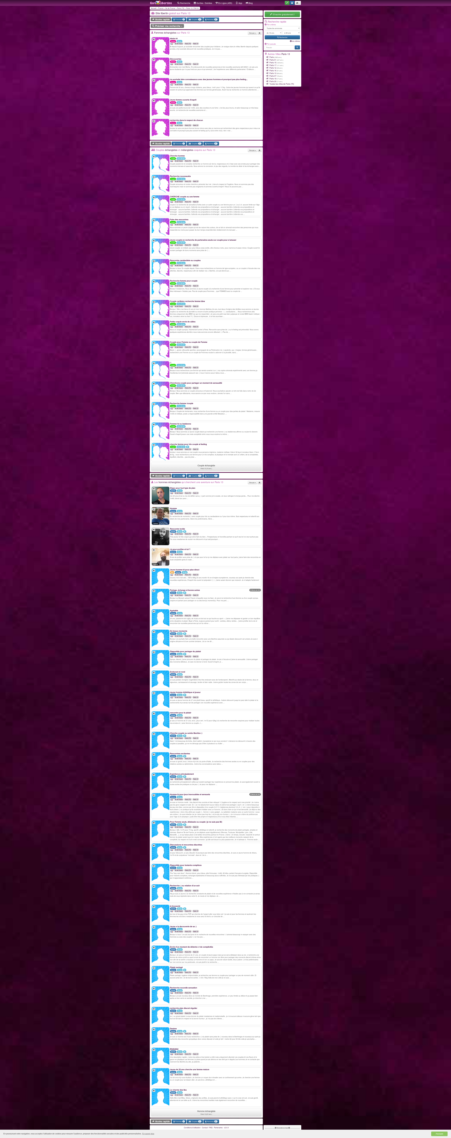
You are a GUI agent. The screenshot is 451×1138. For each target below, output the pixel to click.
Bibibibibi (174, 1049)
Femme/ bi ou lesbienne (180, 423)
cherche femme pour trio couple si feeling (188, 444)
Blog (250, 2)
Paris (271, 57)
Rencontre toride (177, 528)
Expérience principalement (182, 774)
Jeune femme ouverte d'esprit (183, 99)
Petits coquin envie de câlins (182, 321)
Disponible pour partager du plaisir (185, 651)
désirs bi (174, 38)
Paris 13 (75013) (192, 8)
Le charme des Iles (178, 1089)
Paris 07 (272, 76)
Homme (173, 508)
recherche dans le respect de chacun (186, 120)
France (160, 8)
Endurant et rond (177, 671)
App (240, 2)
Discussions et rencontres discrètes (186, 844)
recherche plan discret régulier (183, 1008)
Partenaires (218, 1127)
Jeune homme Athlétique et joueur (185, 692)
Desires (173, 1028)
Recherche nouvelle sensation (183, 987)
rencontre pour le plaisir (180, 712)
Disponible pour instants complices (186, 865)
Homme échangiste (206, 1112)
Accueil (153, 8)
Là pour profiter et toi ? (180, 549)
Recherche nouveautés (180, 176)
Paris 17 (272, 65)
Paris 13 (195, 43)
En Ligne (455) (225, 2)
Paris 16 (272, 70)
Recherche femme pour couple (183, 280)
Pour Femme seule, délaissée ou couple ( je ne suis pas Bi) (196, 821)
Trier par (252, 33)
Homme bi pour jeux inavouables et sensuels (190, 794)
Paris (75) (180, 8)
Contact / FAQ (207, 1127)
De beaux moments (178, 631)
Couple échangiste (206, 466)
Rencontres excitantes (180, 753)
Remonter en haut (282, 1128)
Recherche (184, 2)
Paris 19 (272, 78)
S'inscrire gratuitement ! (283, 14)
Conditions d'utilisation (192, 1127)
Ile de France (170, 8)
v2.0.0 (226, 1127)
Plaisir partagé (176, 967)
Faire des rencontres (179, 219)
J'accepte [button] (439, 1134)
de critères (296, 41)
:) (170, 362)
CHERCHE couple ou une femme (184, 196)
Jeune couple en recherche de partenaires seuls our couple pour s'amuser (203, 240)
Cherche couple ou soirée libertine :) (186, 733)
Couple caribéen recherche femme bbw (187, 301)
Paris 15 (272, 62)
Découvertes (175, 59)
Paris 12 (272, 67)
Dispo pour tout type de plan (182, 488)
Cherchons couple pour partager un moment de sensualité (196, 383)
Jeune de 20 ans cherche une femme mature (189, 1069)
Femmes (179, 19)
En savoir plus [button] (148, 1134)
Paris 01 (272, 59)
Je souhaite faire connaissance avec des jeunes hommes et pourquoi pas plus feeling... (209, 79)
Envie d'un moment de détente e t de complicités (191, 946)
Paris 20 (272, 81)
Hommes (212, 19)
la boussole (175, 906)
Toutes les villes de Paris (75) (281, 84)
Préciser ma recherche (167, 26)
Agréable (174, 610)
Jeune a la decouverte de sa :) (183, 926)
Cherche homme (177, 155)
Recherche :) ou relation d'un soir (185, 885)
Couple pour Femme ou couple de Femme (188, 342)
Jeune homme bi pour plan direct (184, 569)
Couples (196, 19)
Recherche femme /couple (181, 403)
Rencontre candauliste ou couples (185, 260)
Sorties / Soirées (204, 2)
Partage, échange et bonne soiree (185, 590)
